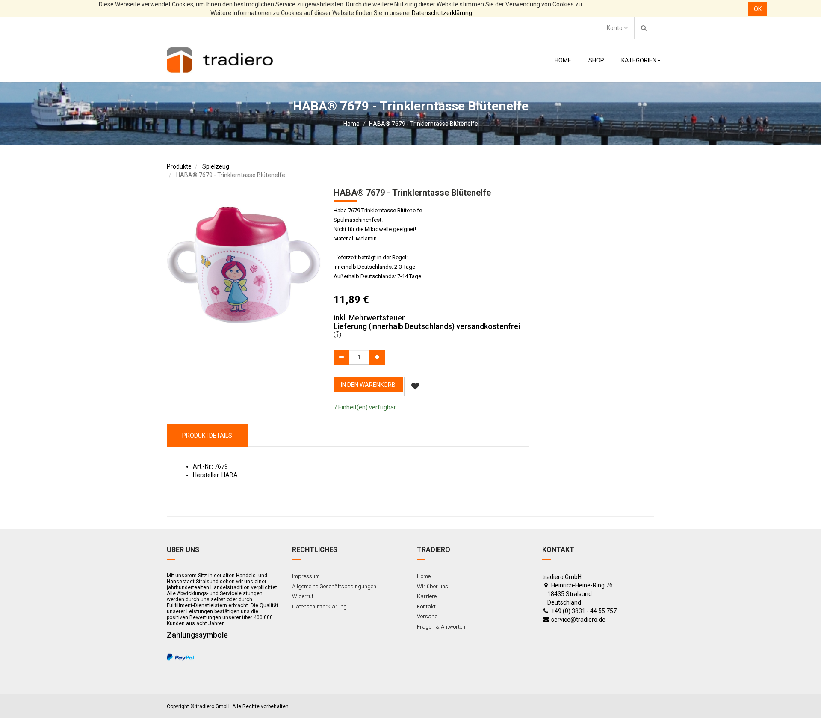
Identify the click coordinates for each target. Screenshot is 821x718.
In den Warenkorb (368, 384)
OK (758, 9)
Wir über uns (432, 586)
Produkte (179, 166)
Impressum (306, 576)
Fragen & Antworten (441, 626)
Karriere (427, 596)
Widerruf (302, 596)
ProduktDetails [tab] (207, 435)
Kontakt (426, 606)
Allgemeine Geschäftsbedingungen (334, 586)
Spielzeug (215, 166)
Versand (427, 616)
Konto (615, 27)
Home (351, 123)
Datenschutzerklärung (442, 12)
